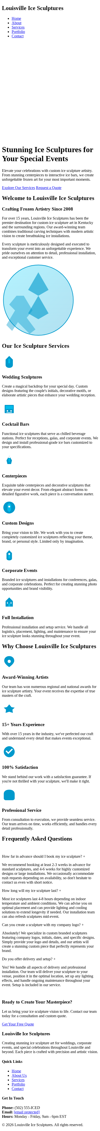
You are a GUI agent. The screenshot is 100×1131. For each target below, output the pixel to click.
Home (16, 18)
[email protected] (27, 1112)
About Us (19, 1075)
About (16, 23)
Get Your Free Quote (18, 1024)
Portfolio (18, 32)
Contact (18, 36)
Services (18, 27)
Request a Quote (48, 188)
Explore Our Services (18, 188)
